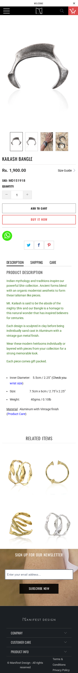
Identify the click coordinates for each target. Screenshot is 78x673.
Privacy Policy (61, 670)
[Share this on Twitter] (29, 245)
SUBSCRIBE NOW (39, 588)
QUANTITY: (8, 186)
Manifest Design (20, 662)
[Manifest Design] (39, 10)
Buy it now (39, 219)
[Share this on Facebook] (39, 245)
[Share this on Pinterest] (49, 245)
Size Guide (65, 170)
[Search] (63, 11)
